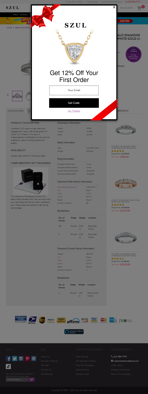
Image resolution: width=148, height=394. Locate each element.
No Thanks (74, 111)
